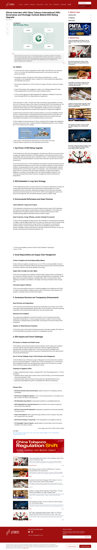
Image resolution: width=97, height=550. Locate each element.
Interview (71, 20)
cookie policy (26, 548)
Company (71, 18)
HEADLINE (72, 15)
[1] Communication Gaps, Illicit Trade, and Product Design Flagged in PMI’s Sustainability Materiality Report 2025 (36, 423)
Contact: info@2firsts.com (35, 535)
